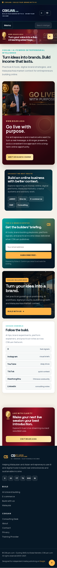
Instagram (28, 356)
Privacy (6, 532)
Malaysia (6, 505)
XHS (29, 478)
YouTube (28, 364)
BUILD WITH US (15, 311)
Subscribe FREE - (28, 255)
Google (42, 561)
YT (17, 478)
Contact (6, 527)
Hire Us (22, 199)
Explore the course (50, 36)
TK (23, 478)
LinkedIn (28, 386)
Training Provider (10, 536)
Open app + (42, 13)
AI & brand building (11, 492)
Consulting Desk (10, 519)
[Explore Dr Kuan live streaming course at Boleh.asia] (28, 98)
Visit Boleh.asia (28, 439)
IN (35, 478)
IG (11, 478)
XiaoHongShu (28, 379)
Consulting (23, 205)
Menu (7, 25)
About (5, 523)
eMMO (12, 199)
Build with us (8, 500)
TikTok (28, 371)
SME (11, 205)
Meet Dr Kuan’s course (19, 157)
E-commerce (36, 199)
